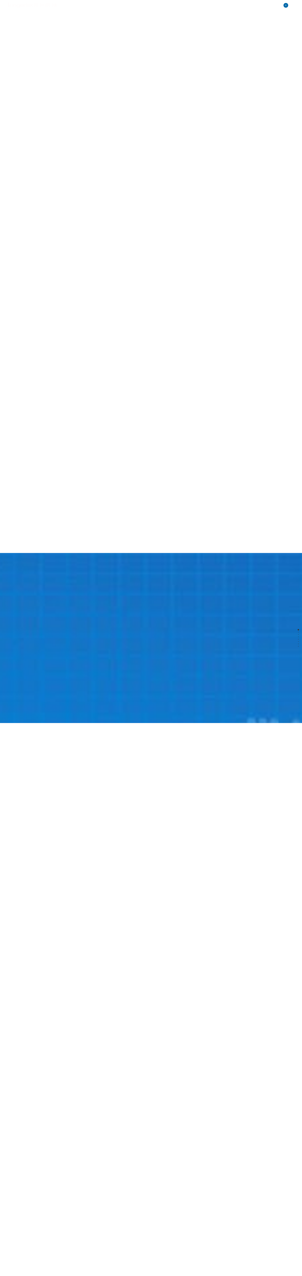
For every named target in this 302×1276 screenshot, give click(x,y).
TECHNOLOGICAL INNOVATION (244, 5)
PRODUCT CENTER (191, 5)
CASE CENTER (215, 5)
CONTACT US (272, 5)
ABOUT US (169, 5)
